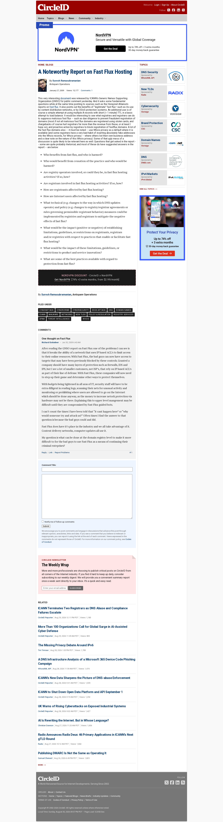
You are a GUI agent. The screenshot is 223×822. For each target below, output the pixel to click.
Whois (86, 319)
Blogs (61, 18)
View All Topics (147, 189)
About (50, 792)
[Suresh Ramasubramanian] (42, 90)
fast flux (54, 107)
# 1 (131, 452)
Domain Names (123, 310)
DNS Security (149, 72)
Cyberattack (46, 310)
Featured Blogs (71, 796)
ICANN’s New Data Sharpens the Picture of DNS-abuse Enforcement (84, 678)
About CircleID (178, 5)
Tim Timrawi (43, 650)
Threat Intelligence (59, 319)
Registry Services (123, 314)
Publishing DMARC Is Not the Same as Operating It (72, 753)
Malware (53, 314)
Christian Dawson (45, 725)
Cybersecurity (81, 310)
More (40, 765)
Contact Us (60, 792)
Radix (40, 744)
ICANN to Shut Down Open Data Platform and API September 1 (80, 692)
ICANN (42, 314)
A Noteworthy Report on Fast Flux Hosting (85, 71)
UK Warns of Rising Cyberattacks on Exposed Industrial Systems (82, 706)
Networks (67, 314)
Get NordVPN (62, 279)
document (65, 98)
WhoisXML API (44, 669)
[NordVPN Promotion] (111, 60)
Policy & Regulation (99, 314)
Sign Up (165, 5)
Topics (50, 18)
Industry (99, 18)
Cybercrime (63, 310)
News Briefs (85, 796)
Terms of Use (91, 800)
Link (50, 452)
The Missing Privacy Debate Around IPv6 (65, 645)
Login (156, 5)
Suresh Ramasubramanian (56, 294)
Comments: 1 (86, 90)
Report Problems (62, 452)
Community (84, 18)
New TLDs (81, 314)
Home (41, 18)
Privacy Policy (77, 800)
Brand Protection (152, 123)
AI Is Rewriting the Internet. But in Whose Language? (73, 720)
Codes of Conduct (61, 800)
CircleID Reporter (45, 617)
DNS (111, 310)
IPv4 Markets (149, 173)
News (71, 18)
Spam (42, 319)
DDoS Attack (99, 310)
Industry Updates (100, 796)
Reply (44, 452)
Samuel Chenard (45, 758)
